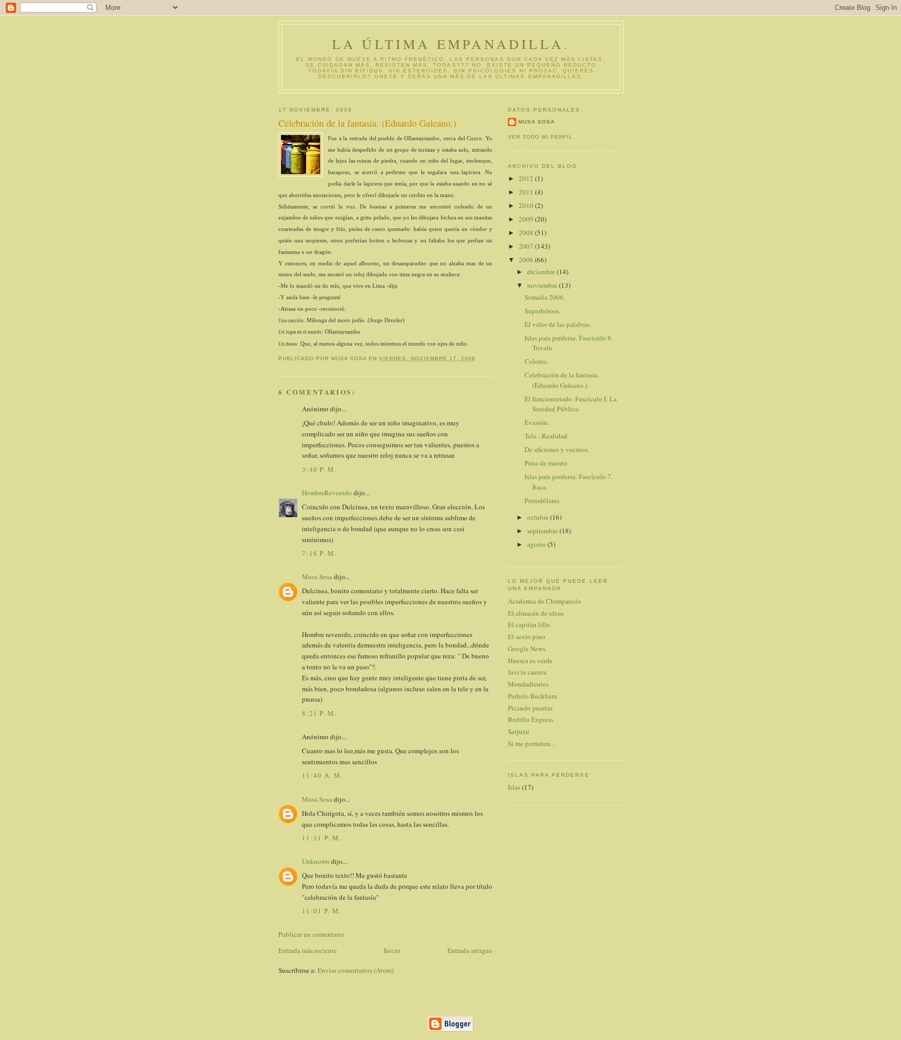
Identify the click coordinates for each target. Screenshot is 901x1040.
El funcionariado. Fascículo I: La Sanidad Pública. (571, 404)
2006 (527, 259)
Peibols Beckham (532, 696)
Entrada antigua (469, 950)
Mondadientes (528, 684)
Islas (514, 787)
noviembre (543, 285)
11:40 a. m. (322, 775)
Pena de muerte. (547, 463)
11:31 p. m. (321, 837)
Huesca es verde (530, 660)
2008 (527, 232)
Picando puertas (530, 708)
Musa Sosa (317, 576)
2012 (527, 178)
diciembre (542, 271)
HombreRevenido (327, 492)
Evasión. (537, 422)
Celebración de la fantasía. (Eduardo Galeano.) (562, 380)
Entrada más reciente (307, 950)
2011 (527, 192)
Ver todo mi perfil (540, 137)
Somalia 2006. (545, 297)
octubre (538, 517)
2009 (527, 219)
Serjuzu (518, 731)
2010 (527, 205)
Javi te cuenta (527, 672)
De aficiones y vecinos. (557, 449)
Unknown (316, 861)
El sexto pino (526, 636)
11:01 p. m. (321, 910)
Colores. (536, 361)
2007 (527, 246)
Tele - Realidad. (547, 436)
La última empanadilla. (451, 44)
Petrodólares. (543, 500)
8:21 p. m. (319, 713)
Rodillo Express (530, 719)
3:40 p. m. (319, 469)
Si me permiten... (531, 743)
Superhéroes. (543, 310)
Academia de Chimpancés (544, 601)
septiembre (543, 530)
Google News (526, 648)
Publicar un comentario (311, 934)
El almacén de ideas (536, 613)
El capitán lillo (529, 624)
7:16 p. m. (319, 553)
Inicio (392, 950)
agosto (537, 544)
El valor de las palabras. (558, 324)
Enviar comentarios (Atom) (356, 970)
